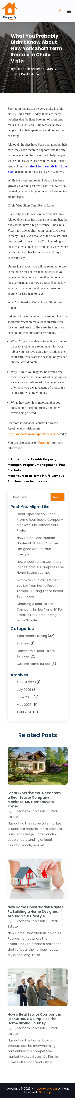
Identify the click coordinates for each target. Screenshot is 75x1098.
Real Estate (30, 74)
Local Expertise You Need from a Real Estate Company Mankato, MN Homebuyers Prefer (34, 800)
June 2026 (25, 697)
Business (23, 643)
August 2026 (26, 682)
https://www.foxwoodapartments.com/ (33, 434)
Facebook (44, 442)
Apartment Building (32, 636)
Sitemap (45, 1092)
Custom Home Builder (34, 663)
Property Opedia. (45, 1089)
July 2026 (24, 689)
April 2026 (24, 712)
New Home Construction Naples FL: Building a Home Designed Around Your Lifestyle (35, 911)
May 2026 (24, 704)
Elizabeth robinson (30, 69)
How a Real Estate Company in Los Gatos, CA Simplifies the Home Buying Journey (40, 567)
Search (57, 497)
